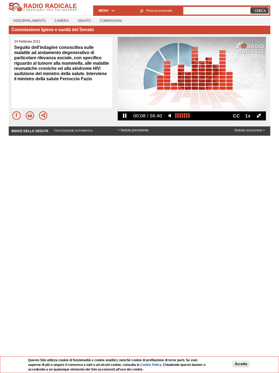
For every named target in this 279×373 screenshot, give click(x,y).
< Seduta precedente (133, 130)
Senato (84, 21)
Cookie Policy (150, 365)
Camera (61, 21)
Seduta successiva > (249, 130)
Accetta (241, 364)
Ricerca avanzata (159, 11)
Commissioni (111, 21)
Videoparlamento (29, 21)
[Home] (43, 11)
